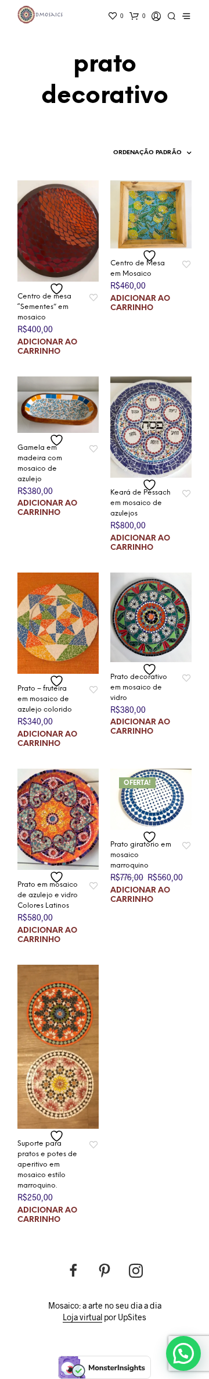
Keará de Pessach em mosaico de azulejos (140, 503)
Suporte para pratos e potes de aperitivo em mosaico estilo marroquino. (47, 1164)
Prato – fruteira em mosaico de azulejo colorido (44, 699)
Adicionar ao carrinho (47, 347)
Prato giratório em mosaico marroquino (140, 855)
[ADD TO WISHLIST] (58, 289)
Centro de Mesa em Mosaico (137, 269)
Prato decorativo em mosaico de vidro (138, 687)
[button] (183, 1353)
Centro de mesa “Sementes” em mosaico (44, 307)
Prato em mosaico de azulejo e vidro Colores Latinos (47, 895)
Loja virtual (82, 1317)
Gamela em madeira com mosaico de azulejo (39, 463)
